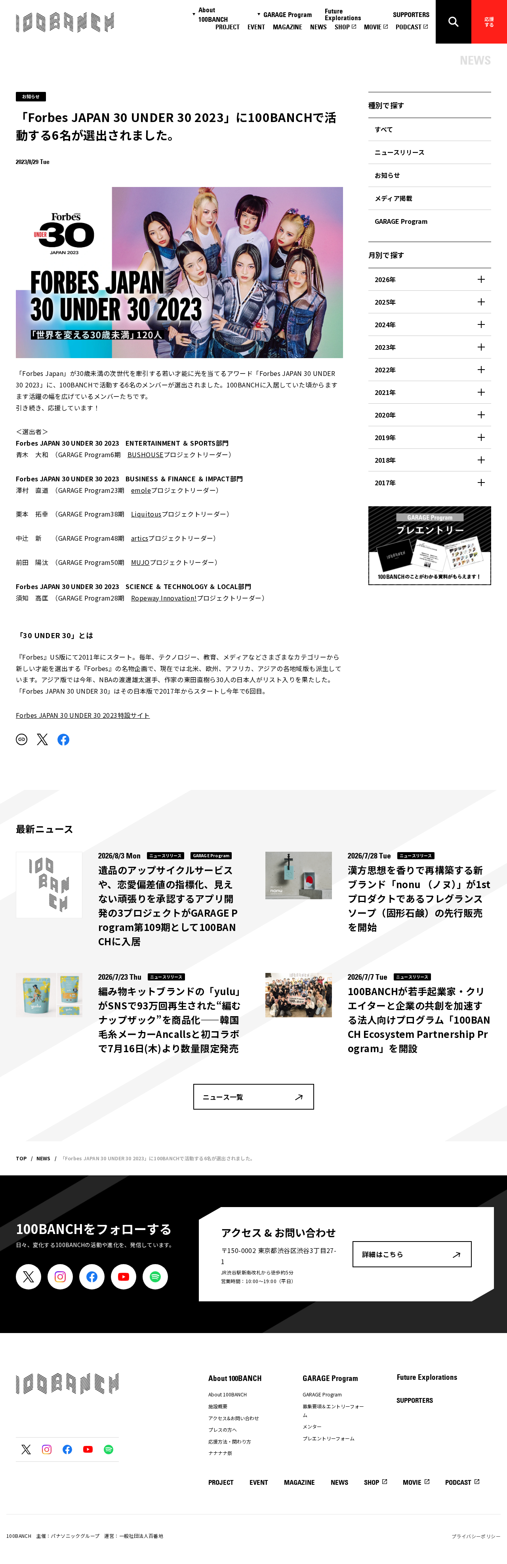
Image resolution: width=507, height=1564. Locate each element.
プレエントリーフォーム (329, 1438)
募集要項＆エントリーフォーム (333, 1410)
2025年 (385, 302)
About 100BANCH (213, 14)
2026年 (385, 279)
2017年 (385, 482)
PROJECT (227, 27)
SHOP (342, 27)
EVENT (256, 27)
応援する (489, 21)
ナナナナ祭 (220, 1453)
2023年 (385, 347)
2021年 (385, 392)
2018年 (385, 460)
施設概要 (217, 1406)
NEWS (318, 27)
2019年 (385, 437)
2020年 (385, 415)
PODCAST (408, 27)
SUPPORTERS (411, 15)
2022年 (385, 369)
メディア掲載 (393, 198)
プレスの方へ (222, 1429)
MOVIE (372, 27)
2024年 (385, 324)
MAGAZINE (287, 27)
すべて (384, 129)
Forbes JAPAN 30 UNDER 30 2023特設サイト (83, 715)
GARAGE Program (287, 15)
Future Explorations (343, 14)
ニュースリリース (400, 152)
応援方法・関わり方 (229, 1441)
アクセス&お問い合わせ (233, 1418)
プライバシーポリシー (476, 1536)
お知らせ (387, 175)
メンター (312, 1426)
